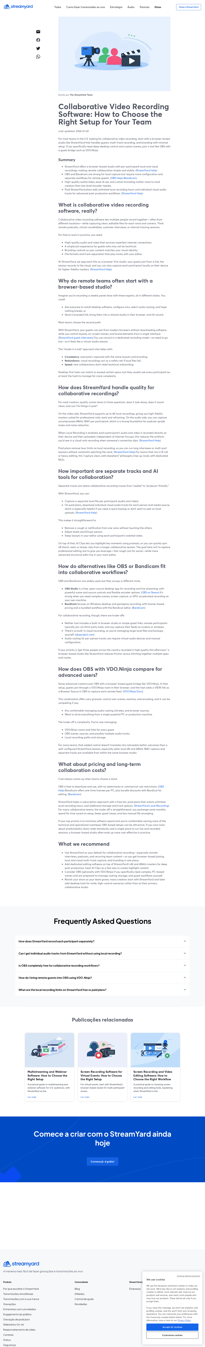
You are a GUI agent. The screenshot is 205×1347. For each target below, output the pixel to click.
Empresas (135, 1288)
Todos (57, 7)
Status (7, 1339)
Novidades (81, 1304)
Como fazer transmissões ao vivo (85, 7)
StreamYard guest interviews (76, 337)
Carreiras (16, 1334)
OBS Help (116, 178)
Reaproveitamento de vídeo (19, 1329)
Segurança (9, 1344)
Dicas (158, 7)
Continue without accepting (188, 1276)
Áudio (130, 7)
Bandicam (130, 178)
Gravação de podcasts (16, 1319)
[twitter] (38, 48)
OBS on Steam (150, 592)
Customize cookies (172, 1335)
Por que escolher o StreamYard (21, 1288)
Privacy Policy (184, 1320)
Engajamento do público (17, 1314)
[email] (38, 31)
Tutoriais (144, 7)
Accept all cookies (172, 1327)
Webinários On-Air (13, 1324)
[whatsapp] (38, 56)
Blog (84, 1288)
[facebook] (38, 39)
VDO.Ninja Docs (132, 691)
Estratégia (116, 7)
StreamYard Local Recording (151, 805)
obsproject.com (85, 634)
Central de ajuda (84, 1299)
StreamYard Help (146, 170)
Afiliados (84, 1293)
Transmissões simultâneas (18, 1293)
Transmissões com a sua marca (21, 1299)
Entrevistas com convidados (19, 1309)
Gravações (9, 1304)
